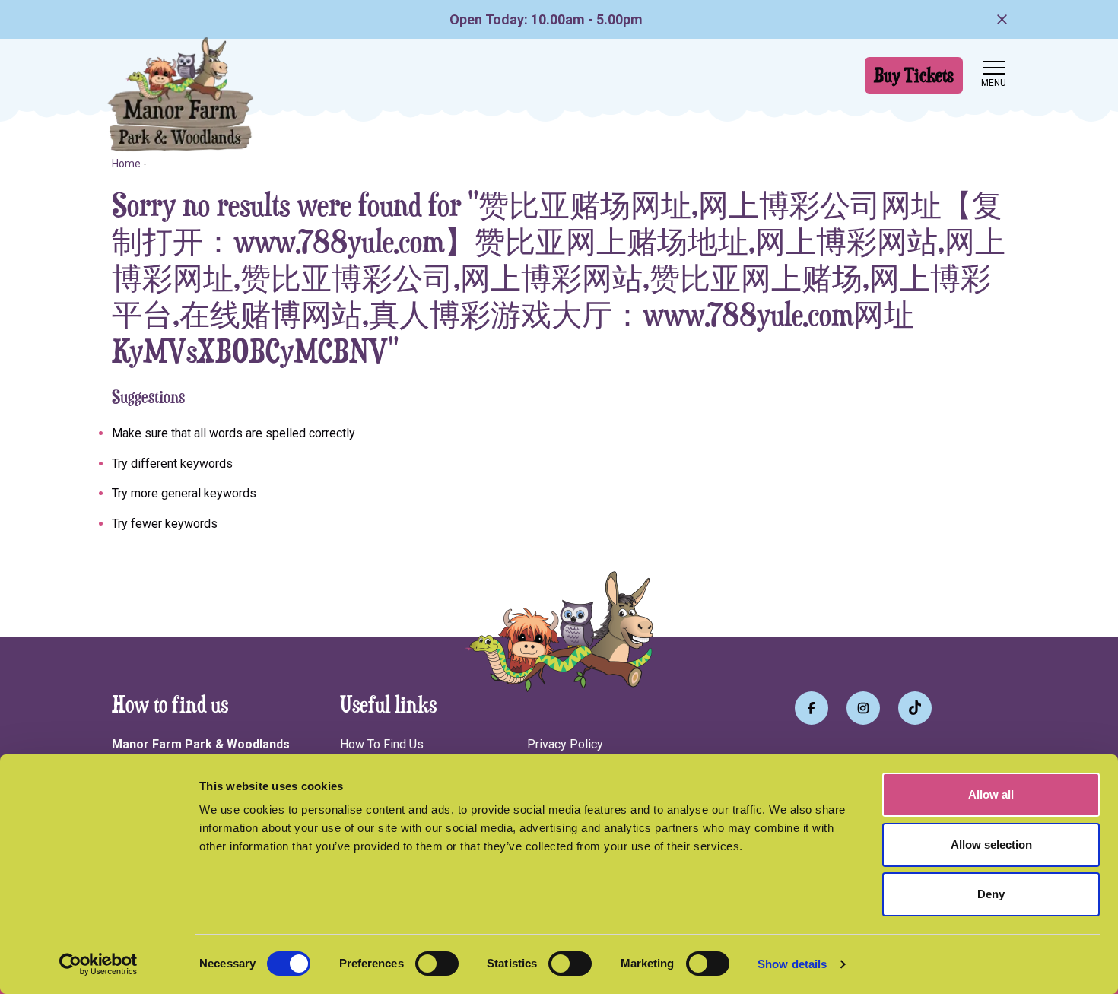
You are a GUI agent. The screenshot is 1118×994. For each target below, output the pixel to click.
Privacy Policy (565, 744)
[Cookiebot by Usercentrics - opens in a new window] (98, 964)
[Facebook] (811, 708)
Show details (792, 963)
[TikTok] (915, 708)
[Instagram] (863, 708)
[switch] (437, 963)
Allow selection (991, 844)
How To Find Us (382, 744)
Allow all (991, 794)
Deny (991, 894)
